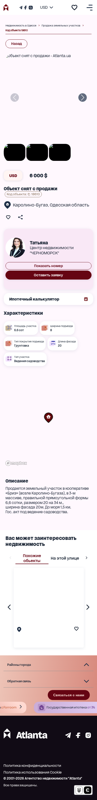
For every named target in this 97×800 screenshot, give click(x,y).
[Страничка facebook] (78, 737)
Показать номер (48, 266)
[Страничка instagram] (88, 737)
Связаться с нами (68, 695)
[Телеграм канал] (21, 7)
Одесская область (69, 204)
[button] (48, 417)
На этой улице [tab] (65, 558)
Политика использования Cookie (32, 772)
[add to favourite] (74, 7)
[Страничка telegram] (68, 737)
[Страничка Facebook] (25, 7)
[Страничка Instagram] (30, 7)
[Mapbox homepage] (16, 463)
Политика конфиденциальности (32, 766)
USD (13, 175)
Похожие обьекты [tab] (32, 558)
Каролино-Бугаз (30, 204)
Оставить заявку (48, 275)
